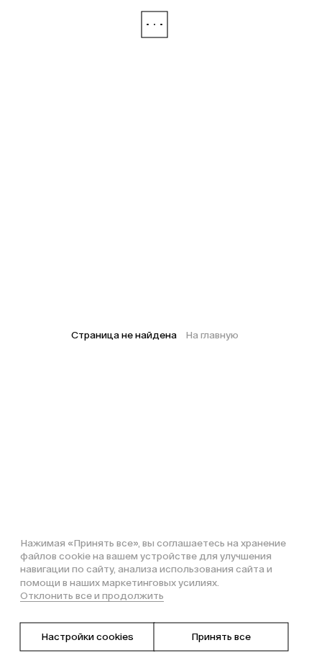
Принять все (221, 637)
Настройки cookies (87, 637)
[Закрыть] (154, 24)
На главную (212, 335)
